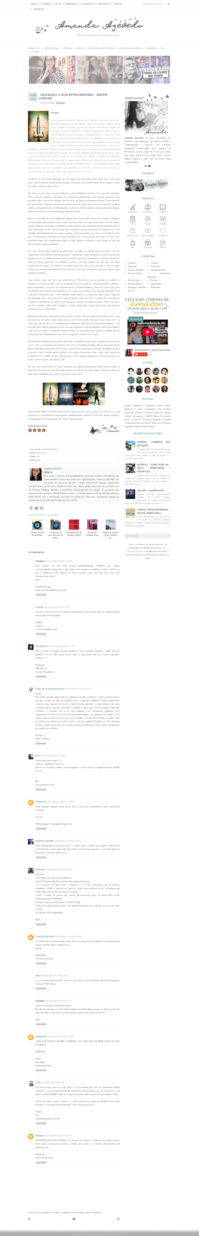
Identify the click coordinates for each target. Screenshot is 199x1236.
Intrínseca (138, 416)
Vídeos (117, 3)
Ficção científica (136, 269)
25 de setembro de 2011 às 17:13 (61, 646)
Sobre (46, 3)
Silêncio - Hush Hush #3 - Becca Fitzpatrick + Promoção (153, 468)
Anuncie (39, 9)
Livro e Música (147, 235)
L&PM (148, 416)
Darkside (129, 412)
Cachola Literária (44, 936)
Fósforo (139, 412)
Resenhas (71, 3)
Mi (36, 755)
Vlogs (35, 51)
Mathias (39, 1135)
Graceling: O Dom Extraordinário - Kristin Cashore (73, 96)
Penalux (157, 419)
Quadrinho (156, 283)
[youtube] (149, 166)
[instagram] (145, 166)
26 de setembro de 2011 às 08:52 (52, 755)
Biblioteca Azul (133, 409)
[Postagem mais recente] (29, 1219)
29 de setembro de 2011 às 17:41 (58, 1001)
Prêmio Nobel (135, 283)
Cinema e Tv (132, 235)
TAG (163, 48)
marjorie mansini (44, 840)
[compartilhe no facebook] (31, 510)
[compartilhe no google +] (41, 510)
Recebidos (147, 212)
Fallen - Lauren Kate (150, 490)
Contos (154, 262)
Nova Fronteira (162, 416)
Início (34, 3)
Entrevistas (51, 48)
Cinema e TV (34, 48)
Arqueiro (150, 405)
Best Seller (164, 405)
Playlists (162, 224)
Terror (131, 290)
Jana (94, 1234)
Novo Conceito (133, 419)
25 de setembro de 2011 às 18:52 (78, 688)
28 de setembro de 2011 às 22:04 (67, 936)
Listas (79, 48)
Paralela (147, 419)
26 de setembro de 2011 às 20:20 (59, 801)
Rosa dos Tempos (161, 423)
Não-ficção (133, 280)
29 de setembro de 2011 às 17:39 (54, 975)
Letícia (38, 607)
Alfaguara (138, 405)
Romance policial (136, 287)
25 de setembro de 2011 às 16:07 (56, 607)
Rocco (148, 423)
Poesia (154, 280)
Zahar (152, 426)
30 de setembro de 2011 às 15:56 (59, 1036)
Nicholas (39, 869)
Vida (132, 247)
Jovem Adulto (135, 273)
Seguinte (129, 426)
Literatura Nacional (130, 48)
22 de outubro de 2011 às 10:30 (57, 1135)
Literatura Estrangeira (101, 48)
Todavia (144, 426)
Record (140, 423)
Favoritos (87, 3)
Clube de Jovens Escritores (49, 688)
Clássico (132, 262)
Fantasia (155, 266)
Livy (37, 1082)
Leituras (67, 48)
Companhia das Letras (157, 409)
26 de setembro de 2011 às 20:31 (67, 840)
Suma (137, 426)
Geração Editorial (154, 412)
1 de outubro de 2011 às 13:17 (52, 1082)
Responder (41, 595)
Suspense (156, 287)
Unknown (40, 801)
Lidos (57, 3)
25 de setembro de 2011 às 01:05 (59, 561)
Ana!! (37, 975)
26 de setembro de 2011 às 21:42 (58, 869)
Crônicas (148, 247)
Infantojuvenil (158, 269)
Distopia (132, 266)
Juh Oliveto (41, 646)
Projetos (103, 3)
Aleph (128, 405)
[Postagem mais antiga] (118, 1219)
